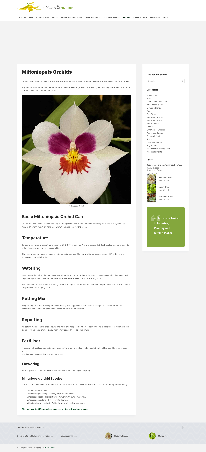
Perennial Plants (154, 136)
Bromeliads (152, 95)
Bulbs (149, 98)
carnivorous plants (155, 104)
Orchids (150, 126)
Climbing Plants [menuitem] (140, 18)
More (165, 18)
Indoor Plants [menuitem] (42, 18)
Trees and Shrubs (154, 142)
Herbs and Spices (154, 120)
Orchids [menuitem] (126, 18)
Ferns (149, 111)
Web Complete (50, 448)
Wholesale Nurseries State (158, 148)
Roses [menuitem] (55, 18)
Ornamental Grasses (156, 130)
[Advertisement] (103, 39)
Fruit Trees (151, 114)
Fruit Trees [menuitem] (155, 18)
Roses (149, 139)
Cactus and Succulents (157, 101)
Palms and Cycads (155, 133)
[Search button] (182, 81)
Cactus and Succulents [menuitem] (71, 18)
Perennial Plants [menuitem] (112, 18)
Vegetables (152, 145)
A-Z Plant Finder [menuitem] (26, 18)
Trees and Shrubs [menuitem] (93, 18)
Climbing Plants (154, 108)
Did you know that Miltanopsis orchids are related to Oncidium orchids (55, 409)
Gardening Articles (155, 117)
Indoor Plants (153, 123)
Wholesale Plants (154, 152)
